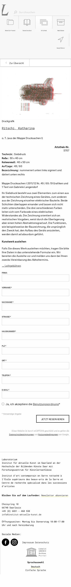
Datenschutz (42, 542)
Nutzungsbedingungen (48, 434)
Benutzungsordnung (46, 403)
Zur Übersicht (16, 63)
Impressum (28, 542)
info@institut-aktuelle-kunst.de (21, 514)
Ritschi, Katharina (18, 128)
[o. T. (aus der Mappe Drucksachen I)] (35, 93)
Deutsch (35, 566)
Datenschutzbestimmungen (21, 434)
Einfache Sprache (35, 570)
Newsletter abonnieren (54, 495)
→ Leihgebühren (11, 265)
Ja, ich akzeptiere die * (33, 403)
